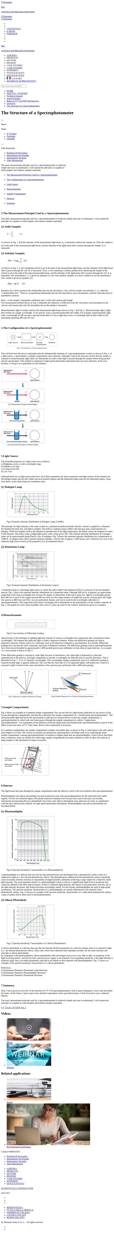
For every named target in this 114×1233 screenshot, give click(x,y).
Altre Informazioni (15, 1164)
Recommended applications (19, 1147)
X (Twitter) (12, 134)
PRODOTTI (12, 1171)
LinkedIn (11, 139)
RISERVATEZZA (15, 1207)
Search (10, 1102)
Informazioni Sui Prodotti (18, 1159)
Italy (3, 7)
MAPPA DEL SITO (16, 1217)
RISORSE (11, 1176)
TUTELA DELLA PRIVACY (20, 1210)
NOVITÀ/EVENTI (15, 75)
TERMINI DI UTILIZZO (18, 1212)
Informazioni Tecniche (16, 1161)
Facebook (11, 136)
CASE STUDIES (14, 68)
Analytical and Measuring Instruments (17, 12)
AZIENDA (12, 1168)
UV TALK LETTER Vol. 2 (13, 1007)
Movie (9, 1042)
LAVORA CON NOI (16, 1215)
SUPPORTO (12, 1181)
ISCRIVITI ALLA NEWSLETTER (17, 1188)
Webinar (10, 1067)
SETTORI (11, 1173)
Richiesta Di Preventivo (17, 1156)
